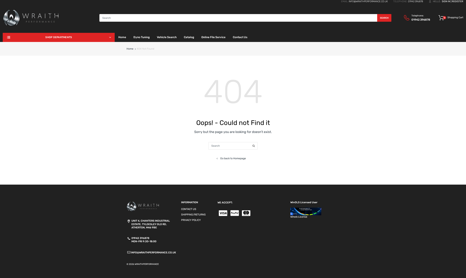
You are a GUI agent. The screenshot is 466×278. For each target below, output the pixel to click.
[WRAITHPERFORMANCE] (31, 17)
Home (130, 48)
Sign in (446, 1)
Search (384, 18)
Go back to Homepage (233, 158)
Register (457, 1)
